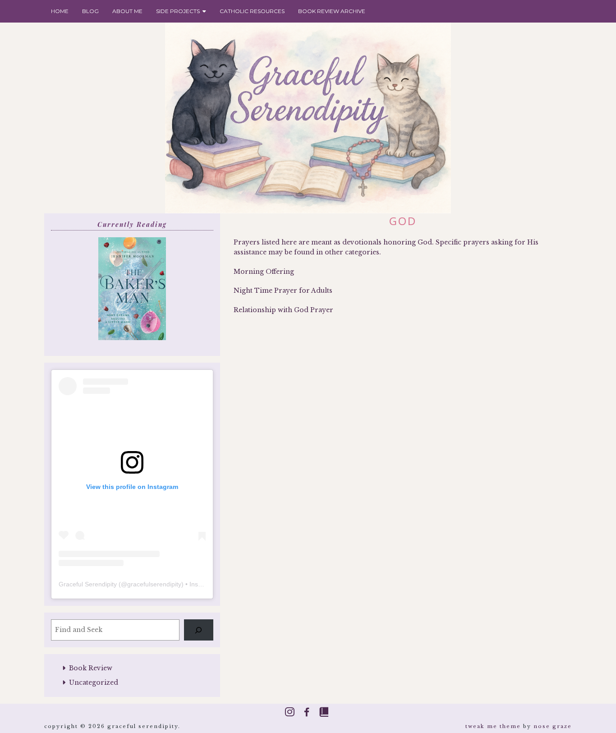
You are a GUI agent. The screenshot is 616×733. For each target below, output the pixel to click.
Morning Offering (264, 271)
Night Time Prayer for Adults (283, 290)
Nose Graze (552, 726)
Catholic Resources (252, 11)
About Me (127, 11)
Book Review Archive (331, 11)
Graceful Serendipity (88, 584)
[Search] (198, 630)
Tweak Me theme (493, 726)
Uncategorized (93, 682)
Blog (90, 11)
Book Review (90, 668)
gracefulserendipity (154, 584)
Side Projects (179, 11)
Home (60, 11)
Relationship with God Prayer (283, 310)
